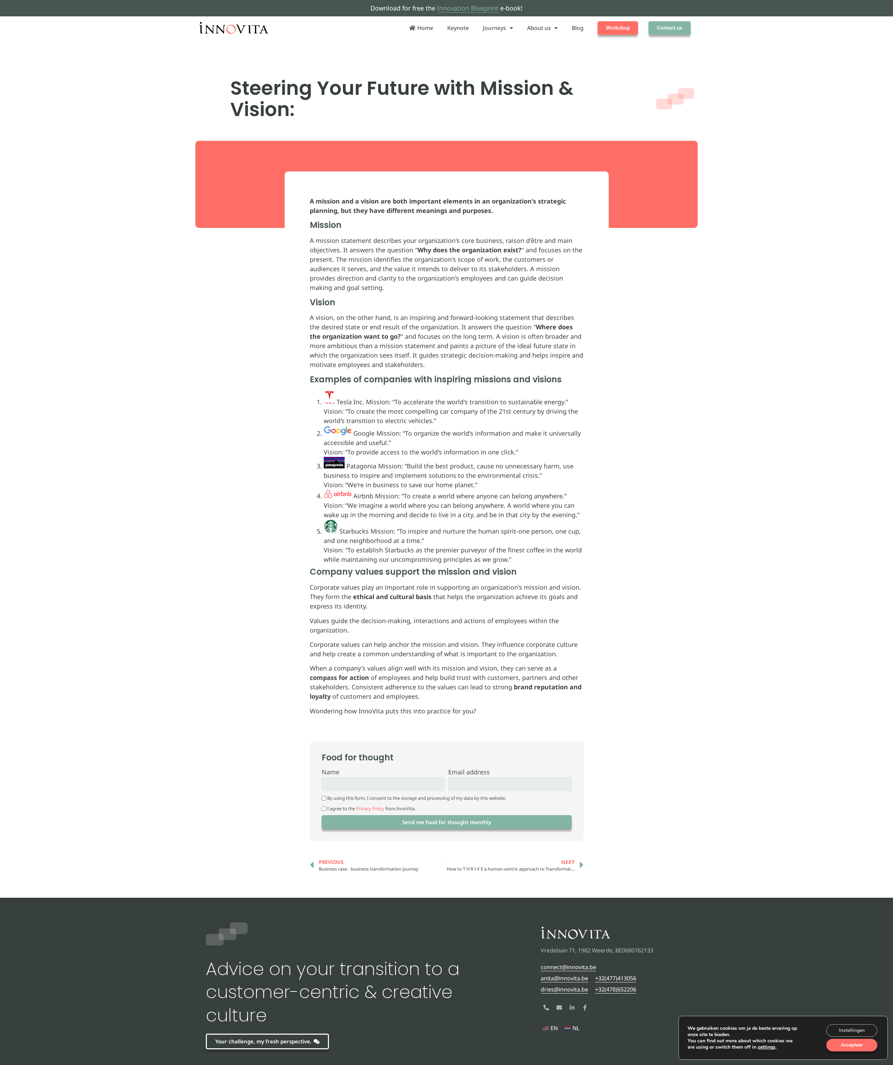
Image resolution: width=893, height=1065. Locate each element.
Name (330, 772)
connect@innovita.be (568, 967)
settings (766, 1047)
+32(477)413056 (615, 978)
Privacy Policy (370, 808)
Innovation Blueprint (467, 8)
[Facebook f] (585, 1007)
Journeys (494, 28)
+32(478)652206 (615, 989)
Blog (578, 28)
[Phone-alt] (546, 1007)
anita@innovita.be (564, 978)
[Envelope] (559, 1007)
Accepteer (852, 1045)
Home (425, 28)
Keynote (458, 28)
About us (539, 28)
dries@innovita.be (564, 989)
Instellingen (852, 1030)
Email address (469, 772)
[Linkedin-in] (572, 1007)
